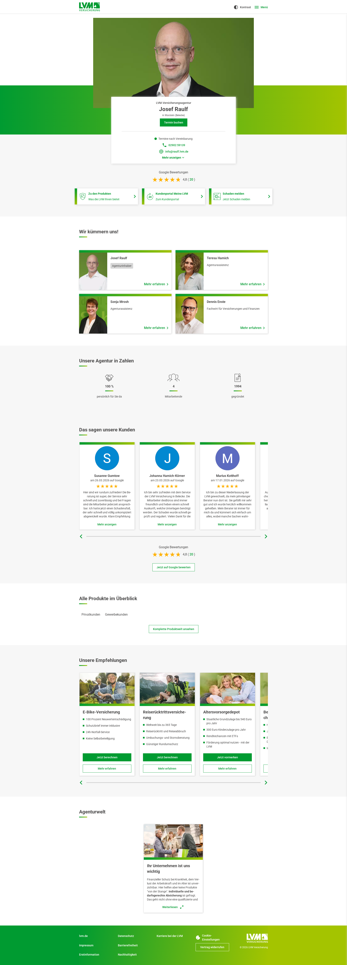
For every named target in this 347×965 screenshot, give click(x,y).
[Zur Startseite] (251, 938)
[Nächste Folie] (266, 536)
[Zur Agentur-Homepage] (89, 6)
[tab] (91, 615)
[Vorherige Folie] (81, 536)
